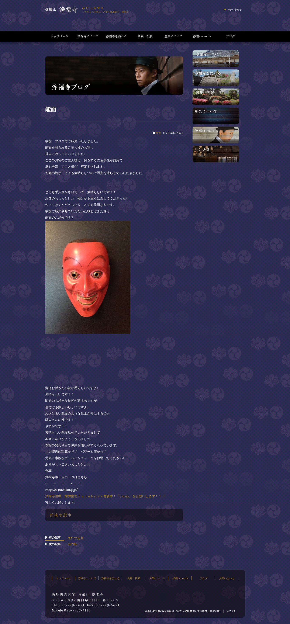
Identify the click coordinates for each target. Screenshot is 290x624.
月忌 (158, 133)
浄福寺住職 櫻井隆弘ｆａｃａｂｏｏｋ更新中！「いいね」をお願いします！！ (103, 496)
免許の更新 (76, 538)
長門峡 (72, 544)
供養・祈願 (144, 36)
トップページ (59, 36)
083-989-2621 (72, 605)
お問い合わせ (234, 9)
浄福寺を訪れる (116, 36)
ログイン (231, 610)
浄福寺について (88, 36)
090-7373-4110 (77, 610)
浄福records (202, 36)
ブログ (230, 36)
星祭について (174, 36)
